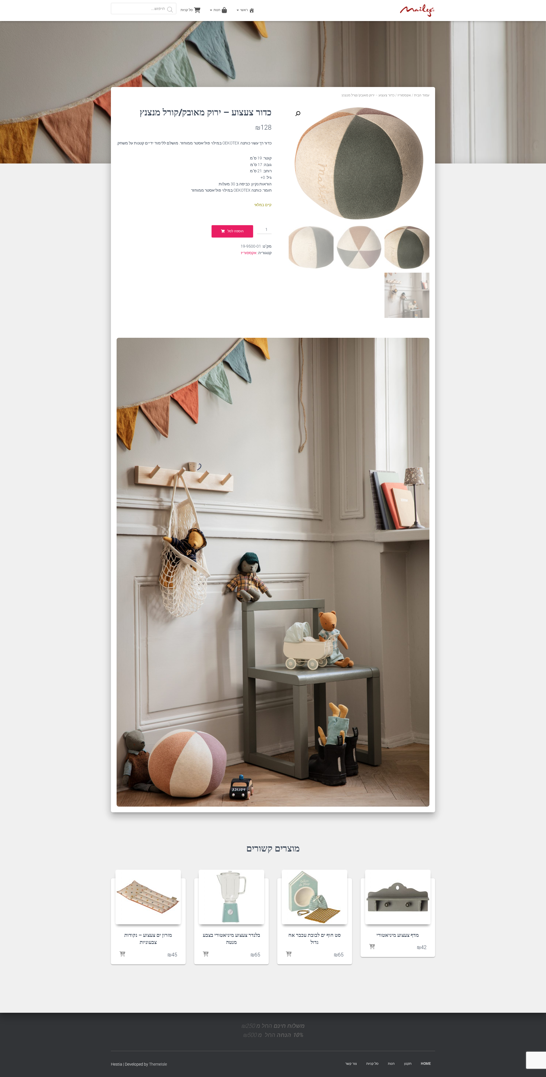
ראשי (243, 10)
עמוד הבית (421, 95)
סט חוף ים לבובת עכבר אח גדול (314, 938)
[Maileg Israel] (417, 10)
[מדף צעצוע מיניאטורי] (398, 897)
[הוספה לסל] (372, 947)
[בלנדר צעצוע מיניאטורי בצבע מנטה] (231, 897)
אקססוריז (404, 95)
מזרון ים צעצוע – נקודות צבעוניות (148, 938)
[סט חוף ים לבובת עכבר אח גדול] (314, 897)
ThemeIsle (158, 1064)
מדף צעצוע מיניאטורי (398, 934)
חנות (216, 10)
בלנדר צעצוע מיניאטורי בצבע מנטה (231, 938)
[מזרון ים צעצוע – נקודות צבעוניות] (148, 897)
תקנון (407, 1064)
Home (426, 1064)
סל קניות (187, 10)
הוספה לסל (236, 231)
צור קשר (351, 1064)
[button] (298, 114)
